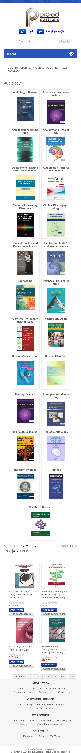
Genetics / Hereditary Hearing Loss (25, 320)
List (75, 546)
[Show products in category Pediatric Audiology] (56, 460)
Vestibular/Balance (40, 507)
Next (63, 676)
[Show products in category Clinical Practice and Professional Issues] (25, 274)
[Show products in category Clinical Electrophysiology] (56, 236)
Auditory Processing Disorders (25, 207)
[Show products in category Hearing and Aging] (56, 346)
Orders (32, 720)
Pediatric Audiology (56, 431)
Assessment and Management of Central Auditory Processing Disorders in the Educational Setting (54, 649)
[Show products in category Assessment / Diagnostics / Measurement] (25, 198)
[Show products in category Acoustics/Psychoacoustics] (56, 123)
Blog (29, 704)
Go (20, 704)
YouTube (55, 736)
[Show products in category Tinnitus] (56, 497)
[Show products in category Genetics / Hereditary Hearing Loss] (25, 349)
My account (18, 720)
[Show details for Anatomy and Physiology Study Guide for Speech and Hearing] (24, 587)
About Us (36, 688)
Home (9, 67)
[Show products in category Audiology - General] (25, 120)
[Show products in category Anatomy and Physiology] (55, 160)
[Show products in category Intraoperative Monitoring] (56, 425)
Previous (19, 676)
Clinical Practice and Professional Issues (25, 245)
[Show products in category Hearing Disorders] (56, 384)
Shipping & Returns (23, 692)
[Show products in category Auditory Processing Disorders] (25, 236)
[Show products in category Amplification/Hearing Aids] (25, 160)
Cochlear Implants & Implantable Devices (56, 245)
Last (72, 676)
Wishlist (24, 724)
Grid (70, 546)
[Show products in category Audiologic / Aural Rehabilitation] (56, 198)
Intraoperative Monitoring (56, 396)
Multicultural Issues (25, 431)
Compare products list (41, 708)
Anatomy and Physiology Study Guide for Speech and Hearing (22, 594)
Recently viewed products (50, 704)
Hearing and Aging (56, 318)
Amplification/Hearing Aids (25, 131)
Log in (31, 31)
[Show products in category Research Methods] (25, 497)
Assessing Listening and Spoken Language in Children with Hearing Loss (54, 594)
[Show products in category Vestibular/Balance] (40, 535)
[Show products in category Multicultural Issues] (25, 460)
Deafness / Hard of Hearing (56, 282)
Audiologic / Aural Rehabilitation (56, 169)
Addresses (46, 720)
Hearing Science (25, 394)
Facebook (28, 736)
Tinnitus (56, 469)
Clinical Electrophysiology (56, 207)
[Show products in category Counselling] (25, 309)
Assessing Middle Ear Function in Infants (20, 648)
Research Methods (25, 469)
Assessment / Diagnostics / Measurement (25, 169)
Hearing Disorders (56, 356)
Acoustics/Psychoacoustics (56, 94)
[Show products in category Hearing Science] (25, 422)
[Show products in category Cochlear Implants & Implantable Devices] (56, 274)
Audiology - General (25, 92)
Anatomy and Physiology (56, 131)
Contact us (64, 692)
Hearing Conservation (25, 356)
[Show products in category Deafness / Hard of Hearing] (56, 311)
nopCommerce (47, 749)
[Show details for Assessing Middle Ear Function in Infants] (24, 642)
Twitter (42, 736)
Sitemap (22, 688)
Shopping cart (64, 720)
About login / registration (50, 724)
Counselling (25, 280)
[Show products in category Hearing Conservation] (25, 384)
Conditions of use (55, 688)
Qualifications (46, 692)
